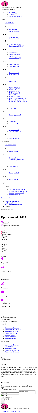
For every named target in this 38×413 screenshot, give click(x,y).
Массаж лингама (15, 194)
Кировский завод (15, 44)
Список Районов (10, 145)
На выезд (13, 12)
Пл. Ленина (14, 95)
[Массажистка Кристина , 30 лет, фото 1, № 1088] (19, 309)
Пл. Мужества (14, 96)
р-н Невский (9, 203)
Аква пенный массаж (12, 345)
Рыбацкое (13, 108)
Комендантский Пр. (16, 46)
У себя (12, 14)
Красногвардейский (16, 160)
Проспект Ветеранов (17, 100)
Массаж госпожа (10, 336)
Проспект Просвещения (18, 102)
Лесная (12, 56)
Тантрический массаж (12, 352)
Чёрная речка (14, 130)
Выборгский (14, 151)
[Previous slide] (4, 310)
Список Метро (9, 23)
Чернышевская (15, 131)
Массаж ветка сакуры (12, 350)
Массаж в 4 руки (10, 348)
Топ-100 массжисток (15, 16)
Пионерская (14, 91)
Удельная (13, 121)
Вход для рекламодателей (11, 411)
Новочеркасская (15, 74)
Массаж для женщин (11, 333)
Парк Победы (14, 88)
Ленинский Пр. (15, 54)
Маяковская (14, 64)
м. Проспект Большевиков (13, 205)
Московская (14, 66)
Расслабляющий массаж (18, 191)
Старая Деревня (15, 115)
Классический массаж (17, 189)
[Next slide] (34, 310)
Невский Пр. (14, 73)
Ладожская (13, 52)
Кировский (13, 158)
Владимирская (14, 29)
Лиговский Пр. (15, 58)
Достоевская (14, 38)
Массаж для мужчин (16, 193)
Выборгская (14, 31)
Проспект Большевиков (17, 98)
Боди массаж (9, 347)
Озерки (12, 81)
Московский (14, 166)
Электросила (14, 138)
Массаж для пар (10, 335)
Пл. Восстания (14, 93)
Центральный (14, 179)
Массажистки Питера (12, 201)
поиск (8, 198)
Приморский (14, 173)
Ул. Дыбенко (14, 123)
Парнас (12, 89)
